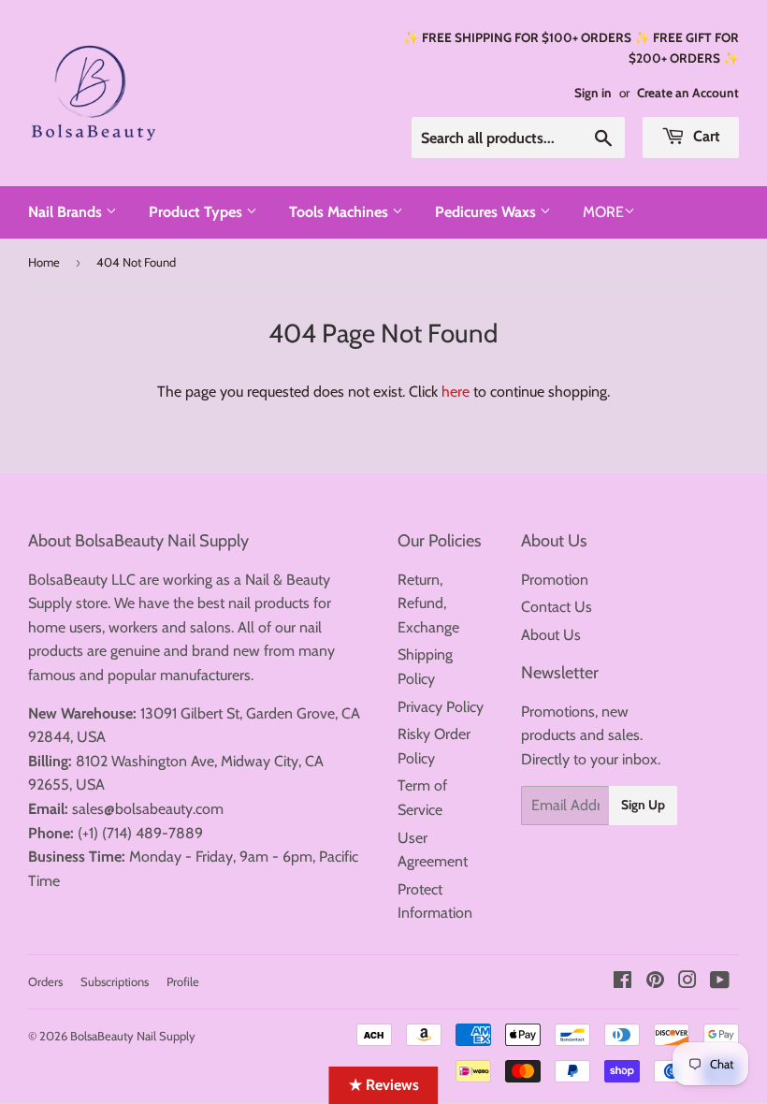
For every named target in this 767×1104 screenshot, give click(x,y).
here (455, 391)
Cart (704, 136)
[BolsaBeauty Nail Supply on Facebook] (622, 982)
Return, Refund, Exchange (428, 603)
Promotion (554, 579)
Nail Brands (67, 212)
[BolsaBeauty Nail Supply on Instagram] (687, 982)
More (603, 212)
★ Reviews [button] (384, 1085)
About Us (551, 635)
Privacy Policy (441, 707)
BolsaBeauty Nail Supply (132, 1035)
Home (44, 261)
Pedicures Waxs (487, 212)
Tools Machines (340, 212)
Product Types (197, 212)
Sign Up (643, 804)
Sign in (593, 92)
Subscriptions (114, 981)
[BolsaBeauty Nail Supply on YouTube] (720, 982)
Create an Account (688, 92)
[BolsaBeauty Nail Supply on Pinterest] (655, 982)
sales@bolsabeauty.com (148, 809)
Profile (182, 981)
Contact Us (556, 607)
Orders (45, 981)
